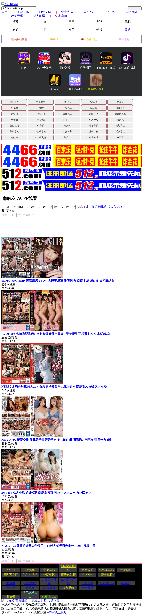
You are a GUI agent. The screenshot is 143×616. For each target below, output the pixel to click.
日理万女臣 (10, 574)
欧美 (71, 29)
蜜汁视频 (107, 574)
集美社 (67, 137)
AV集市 (93, 101)
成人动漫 (39, 15)
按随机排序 (83, 206)
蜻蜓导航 (120, 125)
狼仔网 (14, 113)
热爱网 (10, 583)
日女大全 (87, 583)
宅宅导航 (87, 587)
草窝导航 (30, 583)
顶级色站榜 (68, 574)
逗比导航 (67, 113)
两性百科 (120, 107)
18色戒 (40, 107)
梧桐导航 (93, 125)
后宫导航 (120, 131)
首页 (4, 12)
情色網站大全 (30, 594)
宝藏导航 (126, 570)
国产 (71, 21)
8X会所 (14, 119)
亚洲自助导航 (68, 581)
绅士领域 (93, 137)
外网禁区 (49, 574)
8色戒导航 (41, 131)
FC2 (99, 21)
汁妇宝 (10, 587)
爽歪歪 (120, 137)
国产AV (88, 12)
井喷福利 (93, 131)
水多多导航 (90, 39)
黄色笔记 (14, 125)
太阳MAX (93, 113)
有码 (15, 29)
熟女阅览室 (120, 113)
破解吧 (125, 583)
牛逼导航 (67, 107)
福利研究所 (20, 39)
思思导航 (87, 570)
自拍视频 (131, 12)
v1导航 (40, 125)
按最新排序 (99, 206)
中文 (44, 21)
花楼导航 (49, 587)
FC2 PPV (109, 12)
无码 (128, 21)
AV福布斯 (40, 119)
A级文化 (41, 113)
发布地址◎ (49, 596)
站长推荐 (14, 101)
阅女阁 (67, 125)
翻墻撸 (10, 596)
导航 (128, 29)
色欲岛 (120, 101)
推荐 (15, 21)
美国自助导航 (49, 581)
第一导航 (124, 39)
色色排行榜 (30, 574)
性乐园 (93, 107)
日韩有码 (45, 12)
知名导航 (61, 15)
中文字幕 (67, 12)
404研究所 (40, 137)
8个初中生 (87, 574)
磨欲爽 (30, 587)
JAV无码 (23, 12)
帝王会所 (40, 101)
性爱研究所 (106, 583)
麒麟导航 (14, 131)
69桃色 (14, 107)
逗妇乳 (120, 119)
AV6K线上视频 (57, 612)
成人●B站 (93, 119)
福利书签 (68, 587)
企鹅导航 (30, 570)
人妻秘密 (67, 131)
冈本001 (67, 119)
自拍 (44, 29)
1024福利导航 (68, 568)
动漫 (99, 29)
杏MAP (54, 39)
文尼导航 (49, 570)
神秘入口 (67, 101)
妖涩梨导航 (106, 570)
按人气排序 (115, 206)
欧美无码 (17, 15)
